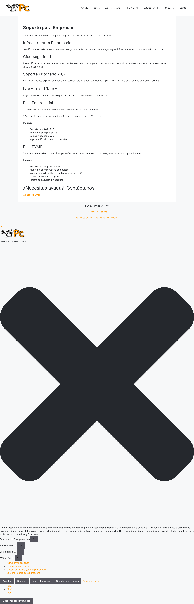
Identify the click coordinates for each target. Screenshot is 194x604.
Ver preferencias (41, 581)
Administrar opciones (18, 563)
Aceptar (7, 581)
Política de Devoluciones (107, 217)
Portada (84, 8)
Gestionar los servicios (19, 566)
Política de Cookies (84, 217)
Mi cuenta (169, 8)
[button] (1, 226)
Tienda (96, 8)
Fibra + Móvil (132, 8)
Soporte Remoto (112, 8)
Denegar (21, 581)
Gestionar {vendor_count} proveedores (27, 569)
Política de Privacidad (97, 211)
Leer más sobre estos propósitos (24, 573)
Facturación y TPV (151, 8)
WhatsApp (29, 194)
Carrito (183, 8)
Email (37, 194)
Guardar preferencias (67, 581)
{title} (9, 586)
